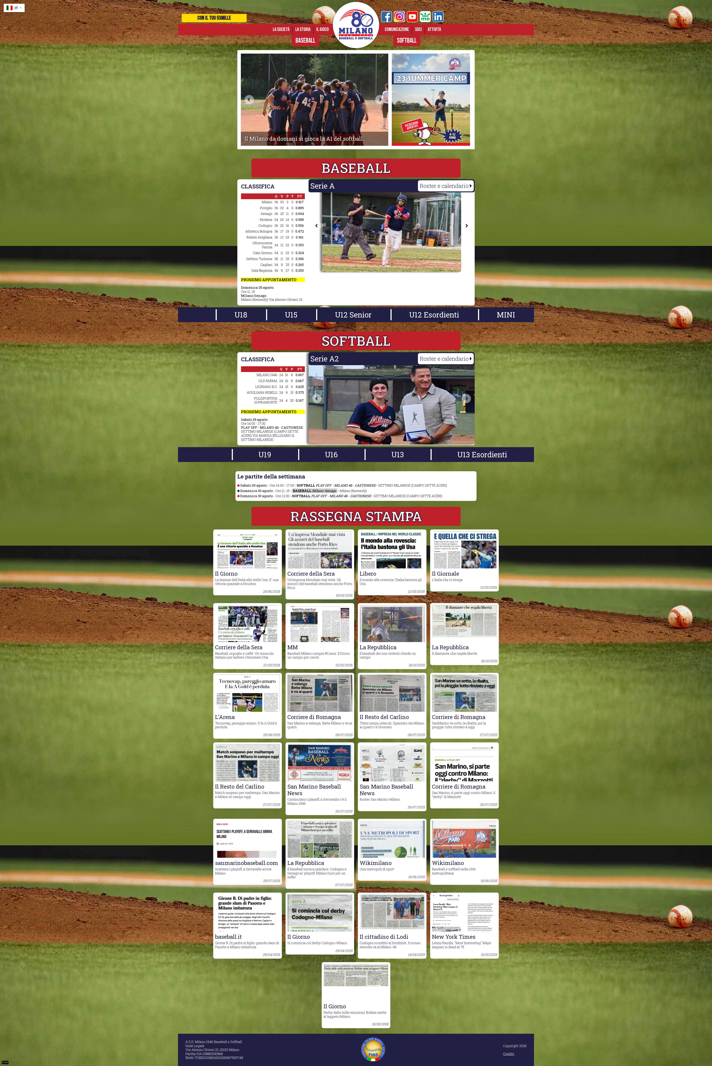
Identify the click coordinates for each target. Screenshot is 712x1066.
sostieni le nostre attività (214, 18)
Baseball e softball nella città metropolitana (464, 871)
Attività (434, 29)
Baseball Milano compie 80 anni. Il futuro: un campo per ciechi (319, 655)
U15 (291, 315)
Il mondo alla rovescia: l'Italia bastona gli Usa (392, 582)
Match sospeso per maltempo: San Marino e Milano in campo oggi (247, 795)
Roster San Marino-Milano (392, 796)
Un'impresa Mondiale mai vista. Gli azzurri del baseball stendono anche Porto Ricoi (319, 584)
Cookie (5, 1062)
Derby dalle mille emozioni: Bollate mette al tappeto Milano (356, 1014)
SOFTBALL (407, 41)
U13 (397, 454)
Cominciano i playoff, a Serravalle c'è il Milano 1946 (319, 798)
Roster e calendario (445, 185)
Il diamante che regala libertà (464, 653)
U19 (264, 454)
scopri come (177, 18)
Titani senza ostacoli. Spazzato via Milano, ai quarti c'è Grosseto (392, 725)
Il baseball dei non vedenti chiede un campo (392, 655)
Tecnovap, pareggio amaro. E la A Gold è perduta (247, 725)
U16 (331, 454)
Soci (418, 29)
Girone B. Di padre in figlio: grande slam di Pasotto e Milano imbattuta (247, 945)
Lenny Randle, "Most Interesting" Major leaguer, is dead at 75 (464, 945)
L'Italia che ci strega (464, 580)
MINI (506, 315)
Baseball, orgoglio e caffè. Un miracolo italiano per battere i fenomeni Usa (247, 655)
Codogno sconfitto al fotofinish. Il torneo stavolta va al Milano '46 (392, 945)
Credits (508, 1054)
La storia (302, 29)
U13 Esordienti (482, 454)
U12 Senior (353, 315)
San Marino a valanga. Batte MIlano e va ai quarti (319, 725)
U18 (241, 315)
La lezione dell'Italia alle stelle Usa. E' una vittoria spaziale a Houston (247, 582)
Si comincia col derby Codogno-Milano (319, 943)
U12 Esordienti (434, 315)
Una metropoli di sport (392, 869)
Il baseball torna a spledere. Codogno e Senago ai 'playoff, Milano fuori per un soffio (319, 873)
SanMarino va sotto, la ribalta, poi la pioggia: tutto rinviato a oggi (464, 725)
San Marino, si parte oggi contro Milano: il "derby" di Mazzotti (464, 795)
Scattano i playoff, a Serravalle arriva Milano (247, 871)
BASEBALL (305, 41)
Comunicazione (397, 29)
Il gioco (322, 29)
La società (281, 29)
